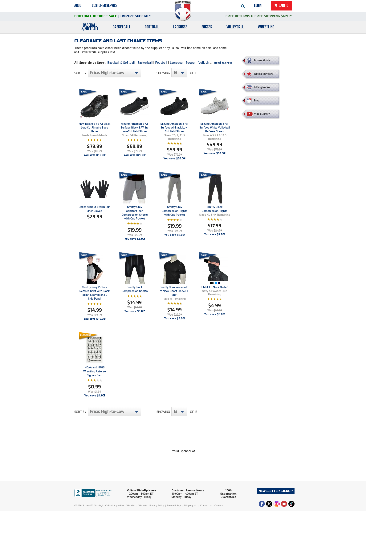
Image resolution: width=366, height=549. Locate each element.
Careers (218, 505)
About (78, 5)
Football (152, 27)
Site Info (142, 505)
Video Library (262, 113)
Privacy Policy (156, 505)
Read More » (223, 63)
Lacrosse (180, 27)
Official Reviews (263, 73)
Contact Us (206, 505)
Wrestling (266, 27)
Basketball (121, 27)
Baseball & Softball (121, 62)
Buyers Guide (262, 60)
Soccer (206, 27)
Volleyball (235, 27)
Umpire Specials (136, 16)
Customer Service (104, 5)
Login (258, 5)
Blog (256, 100)
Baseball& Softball (89, 27)
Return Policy (174, 505)
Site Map (130, 505)
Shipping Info (190, 505)
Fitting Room (262, 87)
